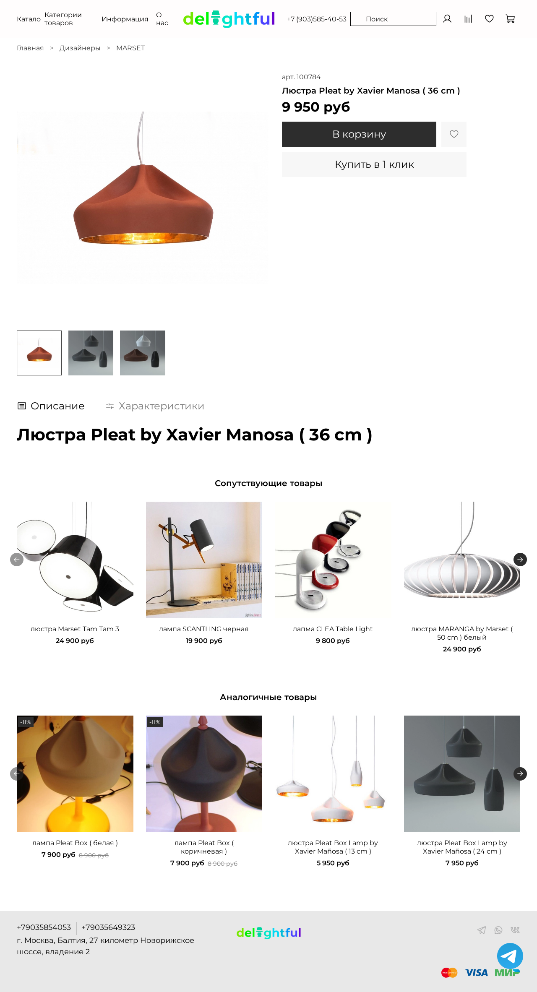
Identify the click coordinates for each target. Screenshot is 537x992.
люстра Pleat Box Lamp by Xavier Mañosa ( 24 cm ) (462, 846)
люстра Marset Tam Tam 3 (75, 629)
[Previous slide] (30, 198)
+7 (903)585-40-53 (317, 19)
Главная (30, 48)
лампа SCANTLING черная (204, 629)
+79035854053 (44, 927)
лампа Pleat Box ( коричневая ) (204, 846)
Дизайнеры (80, 48)
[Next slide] (255, 198)
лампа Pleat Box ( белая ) (75, 842)
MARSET (130, 48)
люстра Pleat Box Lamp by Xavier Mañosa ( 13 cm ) (333, 846)
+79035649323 (108, 927)
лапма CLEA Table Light (333, 629)
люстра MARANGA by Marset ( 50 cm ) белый (462, 633)
